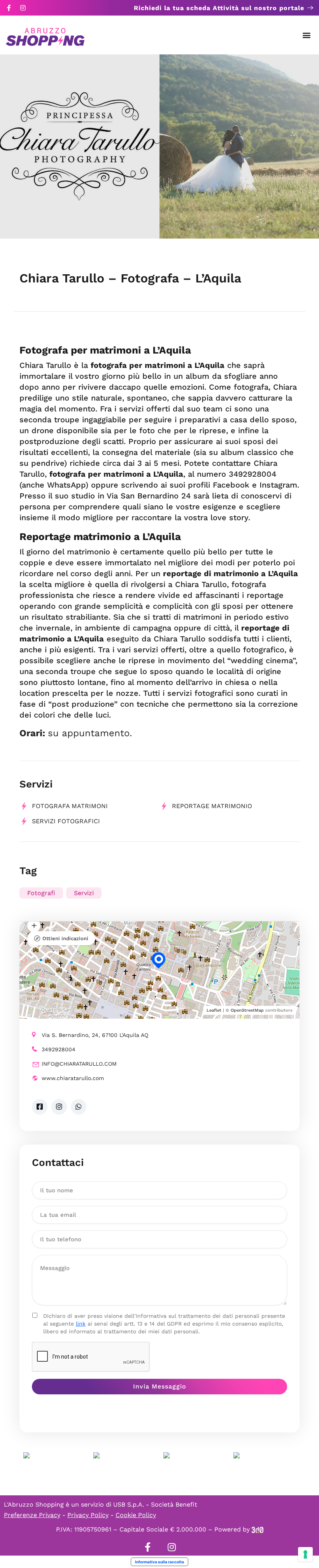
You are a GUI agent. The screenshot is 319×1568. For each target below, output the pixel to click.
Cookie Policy (136, 1515)
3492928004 (58, 1049)
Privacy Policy (88, 1515)
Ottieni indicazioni (65, 938)
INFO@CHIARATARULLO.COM (79, 1064)
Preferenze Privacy (32, 1515)
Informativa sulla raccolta (159, 1561)
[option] (80, 146)
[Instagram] (23, 8)
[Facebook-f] (9, 8)
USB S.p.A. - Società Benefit (155, 1504)
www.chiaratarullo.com (73, 1078)
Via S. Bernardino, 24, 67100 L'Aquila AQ (95, 1035)
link (81, 1324)
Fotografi (41, 893)
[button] (306, 35)
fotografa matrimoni (70, 806)
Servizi (84, 893)
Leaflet (214, 1010)
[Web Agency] (257, 1529)
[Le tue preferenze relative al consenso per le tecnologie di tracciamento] (305, 1554)
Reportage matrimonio (212, 806)
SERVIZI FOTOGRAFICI (66, 821)
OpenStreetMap (247, 1010)
